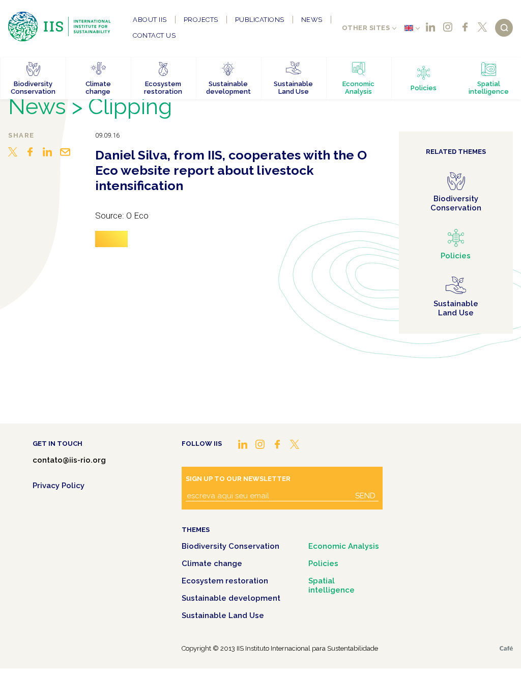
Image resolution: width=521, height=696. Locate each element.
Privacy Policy (58, 485)
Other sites (366, 28)
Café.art (506, 648)
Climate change (212, 563)
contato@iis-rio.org (69, 460)
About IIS (150, 19)
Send (365, 495)
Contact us (154, 35)
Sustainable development (231, 598)
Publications (259, 19)
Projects (201, 19)
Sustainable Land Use (223, 615)
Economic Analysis (343, 546)
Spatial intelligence (331, 585)
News (312, 19)
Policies (323, 563)
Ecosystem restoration (225, 580)
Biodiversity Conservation (230, 546)
